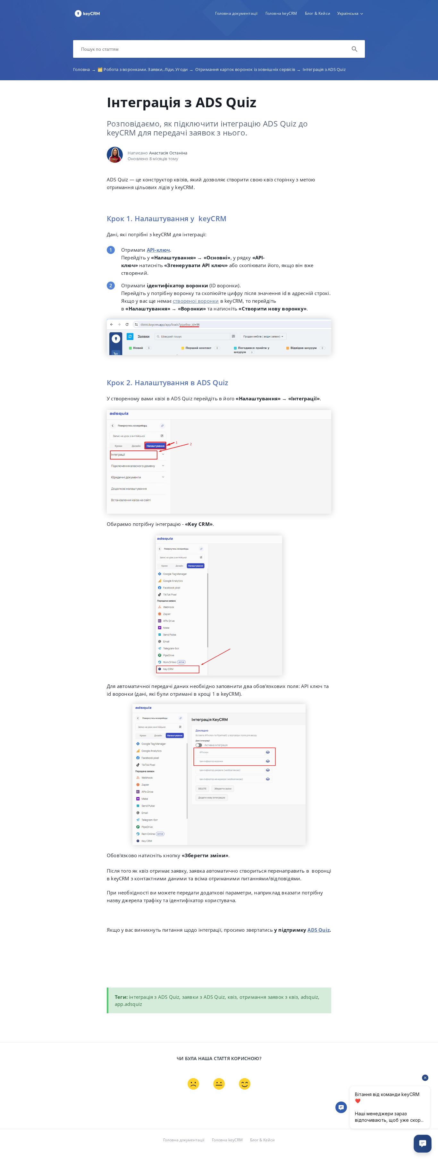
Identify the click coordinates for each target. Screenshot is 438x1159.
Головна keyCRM (281, 13)
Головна (84, 69)
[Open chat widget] (423, 1144)
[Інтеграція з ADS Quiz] (87, 16)
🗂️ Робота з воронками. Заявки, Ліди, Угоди (145, 69)
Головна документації (236, 13)
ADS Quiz (318, 930)
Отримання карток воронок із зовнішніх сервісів (248, 69)
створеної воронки (196, 301)
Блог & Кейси (317, 13)
